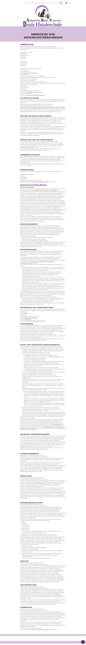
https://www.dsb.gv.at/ (57, 424)
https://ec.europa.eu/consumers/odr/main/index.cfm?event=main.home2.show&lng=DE (42, 107)
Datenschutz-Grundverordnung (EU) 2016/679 (45, 190)
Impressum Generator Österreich (40, 182)
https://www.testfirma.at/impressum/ (35, 95)
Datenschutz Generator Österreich (41, 629)
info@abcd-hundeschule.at (30, 73)
